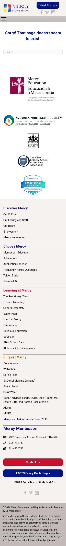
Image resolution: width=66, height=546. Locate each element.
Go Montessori (13, 510)
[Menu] (4, 19)
